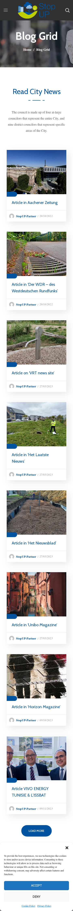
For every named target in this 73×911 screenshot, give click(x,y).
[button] (67, 848)
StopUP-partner (26, 216)
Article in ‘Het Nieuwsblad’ (34, 543)
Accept (36, 885)
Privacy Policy (44, 905)
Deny (36, 897)
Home (27, 49)
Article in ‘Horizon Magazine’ (36, 706)
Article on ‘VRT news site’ (33, 372)
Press (12, 194)
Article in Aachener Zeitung (35, 202)
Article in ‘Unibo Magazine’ (34, 624)
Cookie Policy (28, 905)
